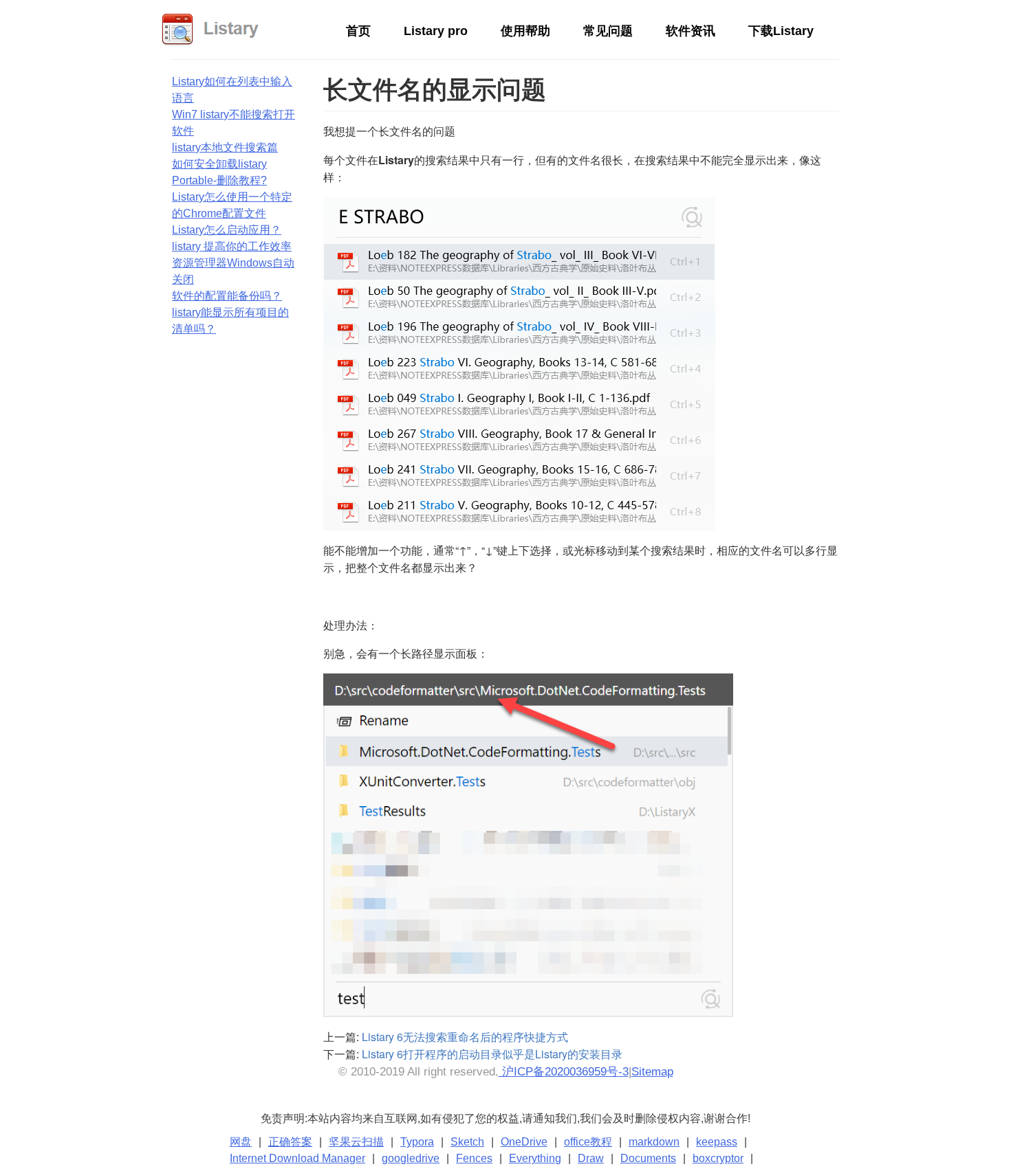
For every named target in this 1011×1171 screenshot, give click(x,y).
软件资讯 (690, 31)
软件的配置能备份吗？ (227, 296)
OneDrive (524, 1142)
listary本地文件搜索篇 (225, 147)
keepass (716, 1142)
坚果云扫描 (356, 1142)
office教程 (588, 1142)
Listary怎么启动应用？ (226, 230)
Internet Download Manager (297, 1158)
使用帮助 (525, 31)
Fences (474, 1158)
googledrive (410, 1158)
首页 (358, 31)
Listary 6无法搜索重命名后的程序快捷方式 (465, 1037)
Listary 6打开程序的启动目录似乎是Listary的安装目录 (492, 1054)
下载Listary (781, 31)
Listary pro (436, 31)
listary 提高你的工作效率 (232, 246)
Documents (648, 1158)
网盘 (241, 1142)
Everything (535, 1158)
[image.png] (528, 843)
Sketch (467, 1142)
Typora (417, 1142)
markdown (654, 1142)
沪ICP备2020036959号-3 (564, 1071)
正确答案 (290, 1142)
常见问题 (608, 31)
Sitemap (652, 1071)
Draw (591, 1158)
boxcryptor (718, 1158)
